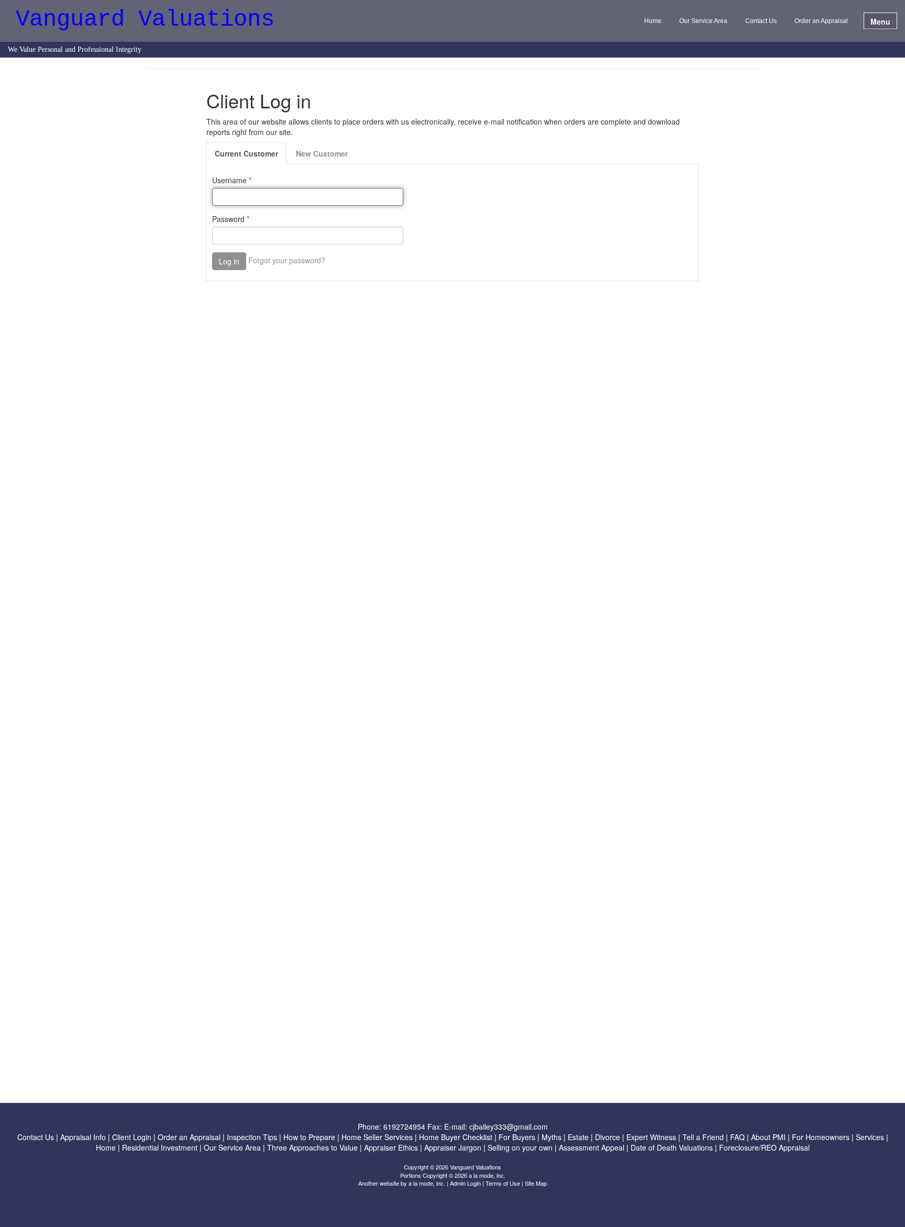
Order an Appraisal (821, 21)
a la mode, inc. (427, 1183)
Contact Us (761, 21)
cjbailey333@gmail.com (508, 1126)
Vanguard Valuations (145, 20)
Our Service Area (703, 21)
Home (652, 21)
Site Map (536, 1183)
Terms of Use (502, 1183)
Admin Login (465, 1183)
